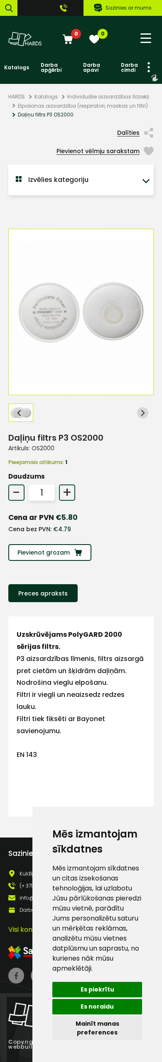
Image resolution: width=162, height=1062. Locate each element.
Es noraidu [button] (97, 1006)
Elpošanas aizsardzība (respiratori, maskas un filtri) (83, 105)
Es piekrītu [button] (97, 989)
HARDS (16, 96)
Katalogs (16, 67)
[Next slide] (142, 413)
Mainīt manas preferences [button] (97, 1028)
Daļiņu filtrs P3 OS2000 (46, 114)
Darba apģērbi (51, 68)
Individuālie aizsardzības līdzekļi (108, 96)
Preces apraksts (43, 593)
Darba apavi (91, 68)
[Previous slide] (19, 413)
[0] (68, 39)
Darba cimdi (129, 68)
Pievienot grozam (43, 552)
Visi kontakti (27, 929)
